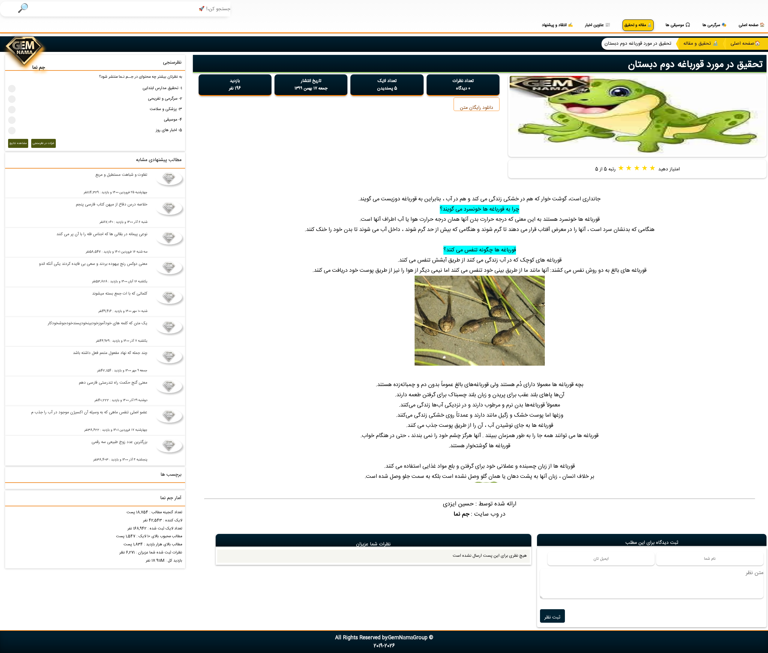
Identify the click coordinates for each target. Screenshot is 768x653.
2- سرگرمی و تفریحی (165, 98)
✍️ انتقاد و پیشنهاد (557, 25)
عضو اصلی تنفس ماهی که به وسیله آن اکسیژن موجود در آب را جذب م (89, 412)
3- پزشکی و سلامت (166, 109)
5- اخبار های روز (169, 130)
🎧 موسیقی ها (678, 25)
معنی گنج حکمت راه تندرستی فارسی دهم (113, 382)
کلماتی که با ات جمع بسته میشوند (119, 293)
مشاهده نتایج (18, 143)
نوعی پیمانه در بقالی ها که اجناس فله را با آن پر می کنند (101, 234)
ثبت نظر (552, 617)
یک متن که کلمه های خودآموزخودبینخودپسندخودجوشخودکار (97, 323)
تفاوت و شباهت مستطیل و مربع (121, 175)
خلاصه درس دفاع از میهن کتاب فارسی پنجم (111, 204)
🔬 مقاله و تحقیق (638, 25)
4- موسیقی (173, 119)
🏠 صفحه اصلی (752, 25)
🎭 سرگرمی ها (715, 25)
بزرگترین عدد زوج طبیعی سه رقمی (119, 442)
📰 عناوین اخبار (597, 25)
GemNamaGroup (408, 638)
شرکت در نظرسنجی (43, 143)
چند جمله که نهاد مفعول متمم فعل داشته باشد (110, 353)
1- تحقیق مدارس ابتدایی (162, 88)
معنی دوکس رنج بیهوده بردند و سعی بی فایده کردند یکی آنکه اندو (93, 264)
